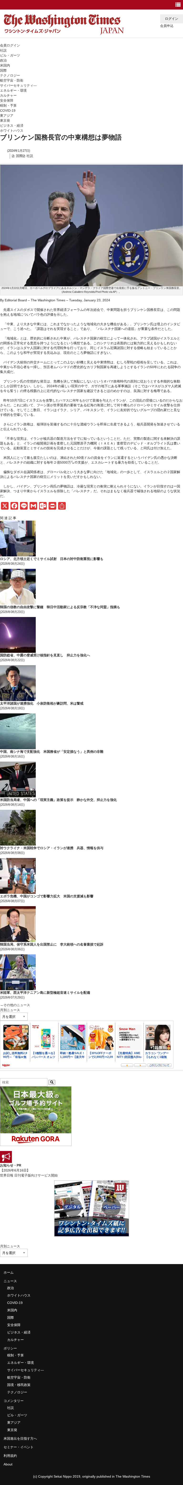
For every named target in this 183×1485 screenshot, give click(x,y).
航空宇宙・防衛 (11, 80)
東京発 (5, 120)
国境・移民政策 (18, 1385)
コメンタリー (14, 1401)
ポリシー (10, 1348)
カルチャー (8, 95)
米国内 (5, 65)
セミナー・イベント (19, 1447)
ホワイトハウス (11, 130)
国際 (3, 70)
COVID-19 (7, 110)
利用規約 (10, 1456)
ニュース (10, 1281)
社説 (3, 50)
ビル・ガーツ (10, 55)
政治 (3, 60)
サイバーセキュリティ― (18, 85)
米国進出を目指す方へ (20, 1438)
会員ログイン (10, 45)
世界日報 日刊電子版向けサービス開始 (29, 1175)
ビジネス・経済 (11, 125)
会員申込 (166, 26)
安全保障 (6, 100)
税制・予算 (8, 105)
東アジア (6, 115)
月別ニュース (10, 1010)
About (8, 1464)
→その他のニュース (15, 1005)
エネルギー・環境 (13, 90)
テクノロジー (10, 75)
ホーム (9, 1272)
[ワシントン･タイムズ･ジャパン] (63, 35)
